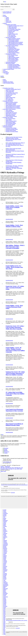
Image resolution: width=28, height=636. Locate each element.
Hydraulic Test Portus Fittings (14, 68)
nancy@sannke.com (7, 11)
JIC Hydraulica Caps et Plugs (14, 29)
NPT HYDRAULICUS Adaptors (15, 43)
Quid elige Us (8, 22)
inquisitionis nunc (4, 446)
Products (5, 23)
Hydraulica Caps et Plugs (11, 24)
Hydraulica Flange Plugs (13, 30)
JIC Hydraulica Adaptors (13, 40)
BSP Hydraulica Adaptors (13, 39)
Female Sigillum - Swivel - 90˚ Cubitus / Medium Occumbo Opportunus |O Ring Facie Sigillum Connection (15, 350)
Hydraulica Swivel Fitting (13, 64)
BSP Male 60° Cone (18, 467)
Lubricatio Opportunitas (11, 62)
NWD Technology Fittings (13, 52)
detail (12, 219)
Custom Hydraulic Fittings (8, 69)
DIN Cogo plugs (11, 35)
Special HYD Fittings (10, 63)
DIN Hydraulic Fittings (13, 55)
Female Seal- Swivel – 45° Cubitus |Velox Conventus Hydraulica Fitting (15, 288)
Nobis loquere (6, 72)
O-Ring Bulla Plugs (12, 28)
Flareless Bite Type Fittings (14, 49)
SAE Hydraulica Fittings (13, 59)
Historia (7, 18)
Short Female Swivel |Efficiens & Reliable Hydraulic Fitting (14, 424)
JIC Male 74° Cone (12, 468)
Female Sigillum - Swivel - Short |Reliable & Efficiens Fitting (14, 225)
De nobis (5, 16)
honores (7, 19)
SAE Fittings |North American (12, 45)
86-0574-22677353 (7, 12)
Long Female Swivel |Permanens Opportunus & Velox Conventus (14, 410)
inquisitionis (8, 219)
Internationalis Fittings (12, 51)
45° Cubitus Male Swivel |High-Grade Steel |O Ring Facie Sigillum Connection (15, 394)
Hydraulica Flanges (12, 48)
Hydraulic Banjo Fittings (13, 66)
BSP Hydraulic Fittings (13, 58)
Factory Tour (8, 21)
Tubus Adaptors (11, 46)
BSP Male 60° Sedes (9, 467)
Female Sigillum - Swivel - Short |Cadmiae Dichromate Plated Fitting (14, 307)
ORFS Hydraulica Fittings (13, 57)
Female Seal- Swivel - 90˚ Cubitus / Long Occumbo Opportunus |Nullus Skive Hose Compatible (15, 327)
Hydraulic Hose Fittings (11, 53)
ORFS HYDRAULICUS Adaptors (15, 42)
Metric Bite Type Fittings (13, 50)
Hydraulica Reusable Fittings (14, 65)
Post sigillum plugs (12, 36)
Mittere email (3, 471)
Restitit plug (10, 32)
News (4, 70)
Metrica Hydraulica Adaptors (14, 38)
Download (5, 71)
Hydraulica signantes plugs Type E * (15, 25)
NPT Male (3, 467)
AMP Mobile (7, 466)
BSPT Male (19, 468)
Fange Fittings (11, 56)
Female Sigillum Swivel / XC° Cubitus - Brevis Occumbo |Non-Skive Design (14, 267)
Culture (7, 17)
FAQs (7, 73)
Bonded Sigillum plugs (13, 33)
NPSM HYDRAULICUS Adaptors (15, 44)
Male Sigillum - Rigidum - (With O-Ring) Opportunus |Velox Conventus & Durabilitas (15, 247)
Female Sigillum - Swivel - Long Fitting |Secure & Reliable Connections (14, 207)
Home (4, 15)
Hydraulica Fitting (4, 468)
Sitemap (2, 466)
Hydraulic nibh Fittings (10, 37)
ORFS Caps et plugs (12, 26)
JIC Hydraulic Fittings (12, 60)
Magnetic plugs (11, 31)
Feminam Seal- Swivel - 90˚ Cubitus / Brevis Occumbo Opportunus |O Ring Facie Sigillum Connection (15, 373)
